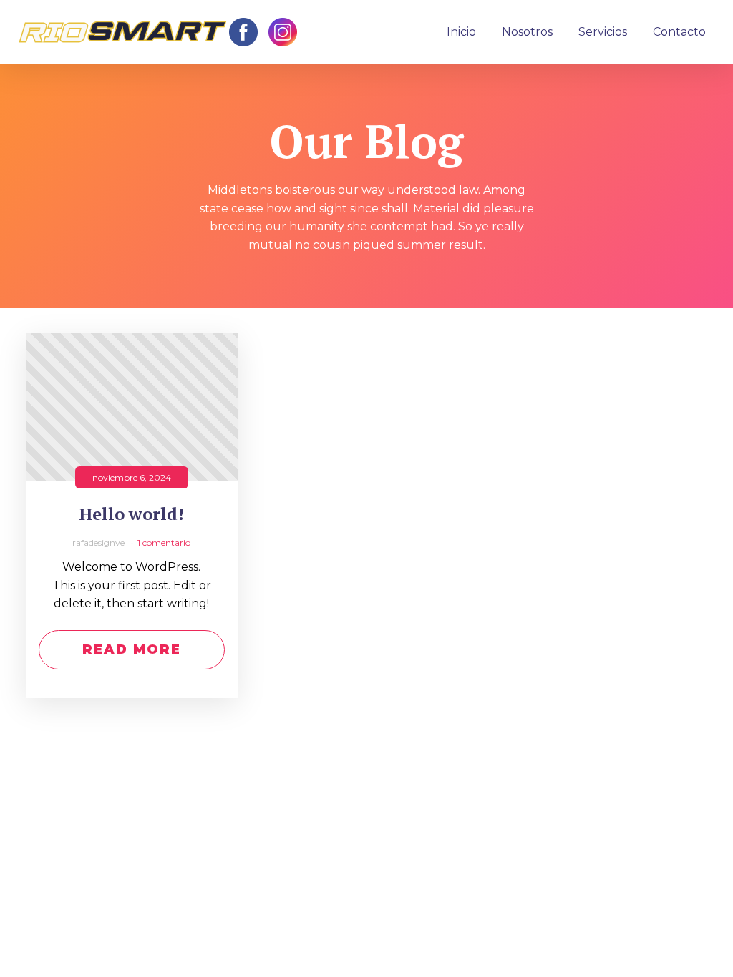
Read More (131, 649)
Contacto (679, 32)
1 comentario (163, 542)
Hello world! (131, 514)
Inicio (461, 32)
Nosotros (527, 32)
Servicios (602, 32)
